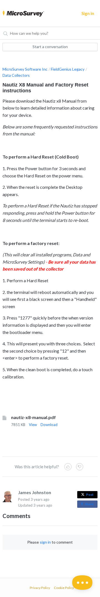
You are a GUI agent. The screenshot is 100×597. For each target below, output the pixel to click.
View (33, 424)
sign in (45, 542)
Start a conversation (50, 46)
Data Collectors (16, 75)
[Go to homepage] (21, 13)
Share (90, 505)
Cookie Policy (64, 588)
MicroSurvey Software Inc (25, 69)
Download (49, 424)
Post (90, 494)
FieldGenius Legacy (67, 69)
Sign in (87, 13)
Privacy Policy (40, 588)
